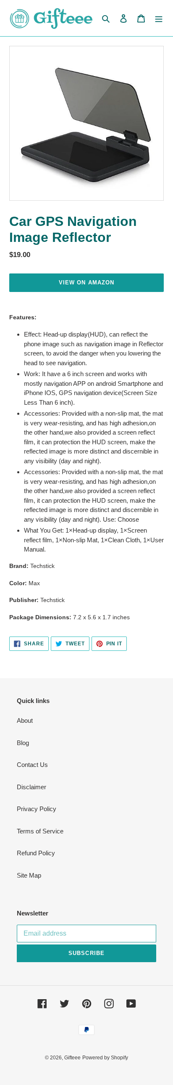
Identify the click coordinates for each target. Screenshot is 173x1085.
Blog (23, 742)
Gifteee (72, 1058)
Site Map (29, 875)
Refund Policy (36, 853)
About (25, 720)
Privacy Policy (36, 808)
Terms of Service (40, 831)
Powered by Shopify (105, 1058)
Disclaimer (31, 787)
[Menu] (159, 18)
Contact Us (32, 764)
